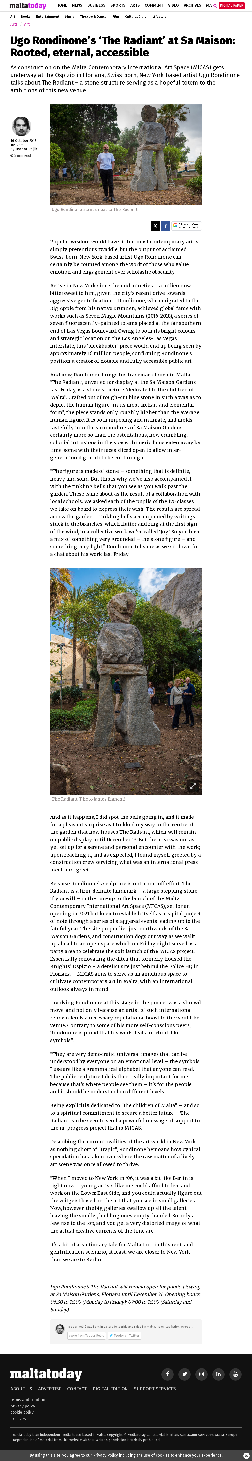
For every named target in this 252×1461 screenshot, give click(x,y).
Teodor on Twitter (126, 1335)
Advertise (49, 1389)
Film (115, 17)
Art (12, 17)
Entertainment (47, 17)
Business (96, 5)
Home (61, 5)
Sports (118, 5)
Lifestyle (159, 17)
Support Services (155, 1389)
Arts (135, 5)
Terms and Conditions (29, 1399)
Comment (154, 5)
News (77, 5)
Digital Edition (110, 1389)
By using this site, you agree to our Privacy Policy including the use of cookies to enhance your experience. (126, 1455)
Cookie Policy (22, 1412)
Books (25, 17)
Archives (192, 5)
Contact (77, 1389)
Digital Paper (231, 5)
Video (173, 5)
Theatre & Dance (93, 17)
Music (69, 17)
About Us (21, 1389)
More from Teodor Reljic (86, 1335)
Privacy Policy (22, 1406)
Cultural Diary (135, 17)
